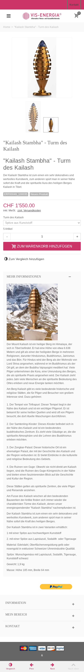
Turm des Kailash (13, 217)
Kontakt (74, 4)
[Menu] (8, 16)
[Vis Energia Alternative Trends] (42, 15)
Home (6, 27)
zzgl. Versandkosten (29, 210)
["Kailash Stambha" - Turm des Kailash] (33, 116)
